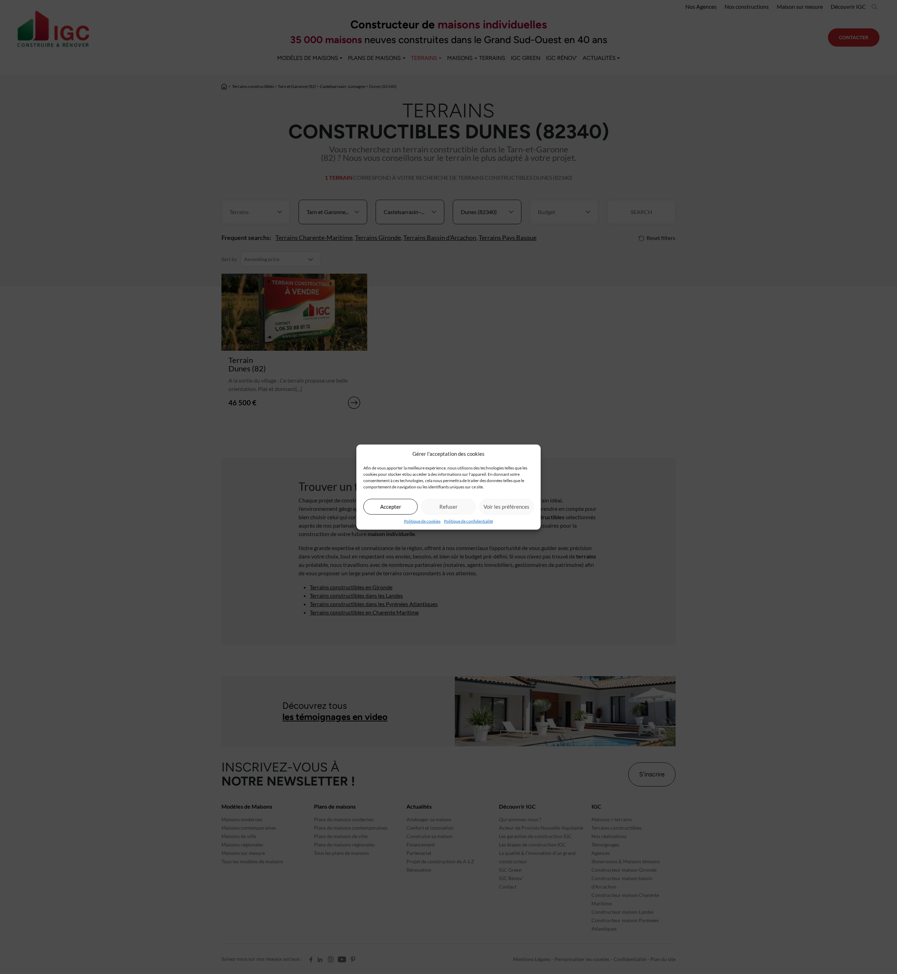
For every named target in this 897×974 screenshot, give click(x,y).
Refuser (448, 506)
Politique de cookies (422, 520)
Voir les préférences (506, 506)
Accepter (390, 506)
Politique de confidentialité (468, 520)
